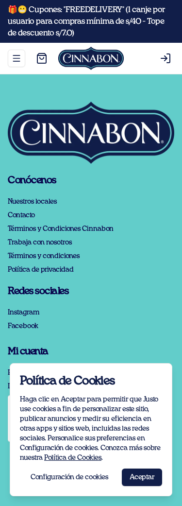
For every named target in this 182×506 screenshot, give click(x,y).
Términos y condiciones (44, 256)
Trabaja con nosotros (40, 242)
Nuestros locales (32, 201)
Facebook (23, 326)
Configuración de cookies (69, 477)
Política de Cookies (72, 457)
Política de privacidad (41, 269)
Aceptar (142, 477)
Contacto (21, 215)
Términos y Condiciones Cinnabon (61, 229)
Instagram (23, 312)
